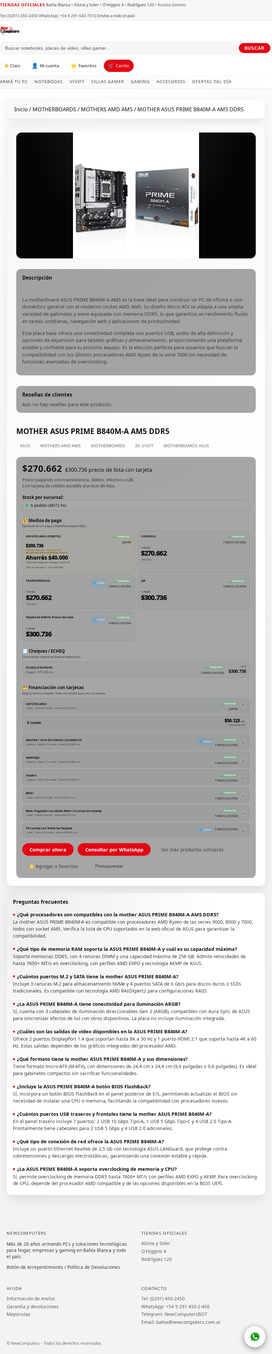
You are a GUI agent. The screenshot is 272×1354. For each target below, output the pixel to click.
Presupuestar (109, 866)
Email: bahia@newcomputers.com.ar (181, 1322)
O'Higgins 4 (153, 1251)
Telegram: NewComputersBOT (174, 1314)
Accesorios (171, 81)
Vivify (77, 81)
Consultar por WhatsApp (114, 849)
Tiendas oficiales (22, 5)
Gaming (140, 81)
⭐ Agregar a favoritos (53, 866)
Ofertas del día (211, 81)
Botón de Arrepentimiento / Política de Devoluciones (63, 1267)
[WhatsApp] (254, 1336)
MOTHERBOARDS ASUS (186, 446)
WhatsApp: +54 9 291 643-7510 (68, 16)
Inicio (21, 109)
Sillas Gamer (107, 81)
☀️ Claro (12, 66)
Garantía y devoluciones (33, 1306)
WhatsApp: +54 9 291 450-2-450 (175, 1306)
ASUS (25, 446)
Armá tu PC (14, 81)
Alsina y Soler (155, 1243)
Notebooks (48, 81)
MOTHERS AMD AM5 (107, 109)
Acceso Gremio (172, 5)
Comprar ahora (48, 849)
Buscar (254, 48)
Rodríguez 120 (156, 1259)
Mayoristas (19, 1314)
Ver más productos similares (192, 849)
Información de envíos (31, 1298)
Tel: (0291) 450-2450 (19, 16)
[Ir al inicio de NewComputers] (67, 30)
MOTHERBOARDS (55, 109)
